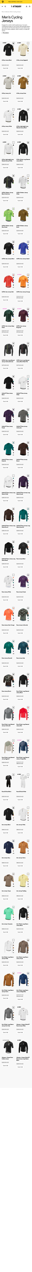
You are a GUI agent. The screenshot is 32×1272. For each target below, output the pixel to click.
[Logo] (16, 6)
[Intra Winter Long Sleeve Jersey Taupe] (28, 915)
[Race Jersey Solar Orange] (28, 547)
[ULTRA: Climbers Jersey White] (13, 178)
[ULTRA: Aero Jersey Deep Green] (13, 249)
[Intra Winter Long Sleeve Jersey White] (28, 910)
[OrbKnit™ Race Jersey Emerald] (13, 381)
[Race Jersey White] (28, 544)
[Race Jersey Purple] (13, 585)
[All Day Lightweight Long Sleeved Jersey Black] (23, 116)
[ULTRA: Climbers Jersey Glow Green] (13, 183)
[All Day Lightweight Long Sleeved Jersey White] (28, 112)
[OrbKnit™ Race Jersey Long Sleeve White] (9, 482)
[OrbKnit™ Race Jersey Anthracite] (28, 386)
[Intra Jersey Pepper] (28, 818)
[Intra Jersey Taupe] (13, 818)
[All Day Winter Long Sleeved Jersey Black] (23, 149)
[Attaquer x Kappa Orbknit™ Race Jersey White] (23, 1014)
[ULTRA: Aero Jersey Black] (9, 248)
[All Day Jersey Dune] (13, 48)
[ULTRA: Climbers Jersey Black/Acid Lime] (9, 182)
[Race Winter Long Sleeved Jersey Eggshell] (28, 677)
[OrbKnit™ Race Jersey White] (13, 379)
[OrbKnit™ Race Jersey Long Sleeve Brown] (13, 483)
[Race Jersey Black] (23, 548)
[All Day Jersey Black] (9, 49)
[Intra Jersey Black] (9, 814)
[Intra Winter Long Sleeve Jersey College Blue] (23, 979)
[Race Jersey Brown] (9, 680)
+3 (28, 554)
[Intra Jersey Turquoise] (9, 913)
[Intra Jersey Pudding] (13, 813)
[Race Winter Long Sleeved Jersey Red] (28, 679)
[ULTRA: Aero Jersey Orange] (13, 252)
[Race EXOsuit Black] (9, 781)
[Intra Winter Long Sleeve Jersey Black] (23, 913)
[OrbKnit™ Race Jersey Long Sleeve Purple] (13, 481)
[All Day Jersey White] (13, 53)
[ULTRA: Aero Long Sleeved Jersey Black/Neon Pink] (13, 346)
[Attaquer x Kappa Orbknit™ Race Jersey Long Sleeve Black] (23, 1047)
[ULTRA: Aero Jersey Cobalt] (13, 247)
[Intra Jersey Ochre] (13, 815)
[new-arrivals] (24, 1)
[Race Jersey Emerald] (28, 552)
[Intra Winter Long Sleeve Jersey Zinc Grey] (28, 912)
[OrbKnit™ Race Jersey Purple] (13, 384)
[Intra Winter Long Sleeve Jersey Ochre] (28, 917)
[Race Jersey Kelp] (28, 549)
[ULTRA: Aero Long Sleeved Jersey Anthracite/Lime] (9, 349)
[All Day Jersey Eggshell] (13, 51)
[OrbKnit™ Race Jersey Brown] (13, 386)
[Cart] (30, 6)
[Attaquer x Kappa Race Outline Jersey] (9, 1047)
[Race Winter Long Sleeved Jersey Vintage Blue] (28, 682)
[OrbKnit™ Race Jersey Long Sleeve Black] (13, 486)
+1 (13, 254)
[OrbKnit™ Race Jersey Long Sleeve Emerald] (13, 478)
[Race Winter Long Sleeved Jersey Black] (23, 680)
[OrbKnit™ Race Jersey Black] (9, 383)
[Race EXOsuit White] (13, 777)
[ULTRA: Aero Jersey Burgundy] (13, 244)
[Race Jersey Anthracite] (23, 614)
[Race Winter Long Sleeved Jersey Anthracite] (28, 684)
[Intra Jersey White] (13, 810)
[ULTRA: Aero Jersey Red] (9, 281)
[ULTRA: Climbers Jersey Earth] (13, 181)
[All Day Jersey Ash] (13, 46)
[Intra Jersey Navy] (9, 847)
